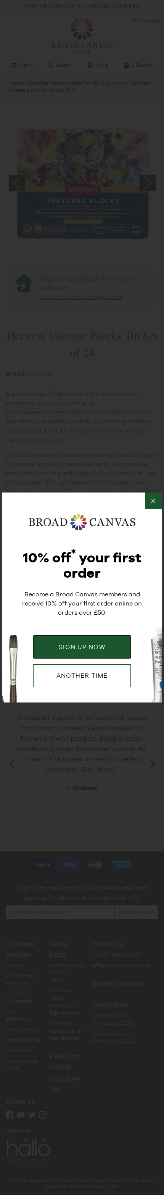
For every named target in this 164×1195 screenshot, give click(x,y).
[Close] (153, 501)
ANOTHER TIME (82, 675)
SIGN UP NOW (82, 647)
